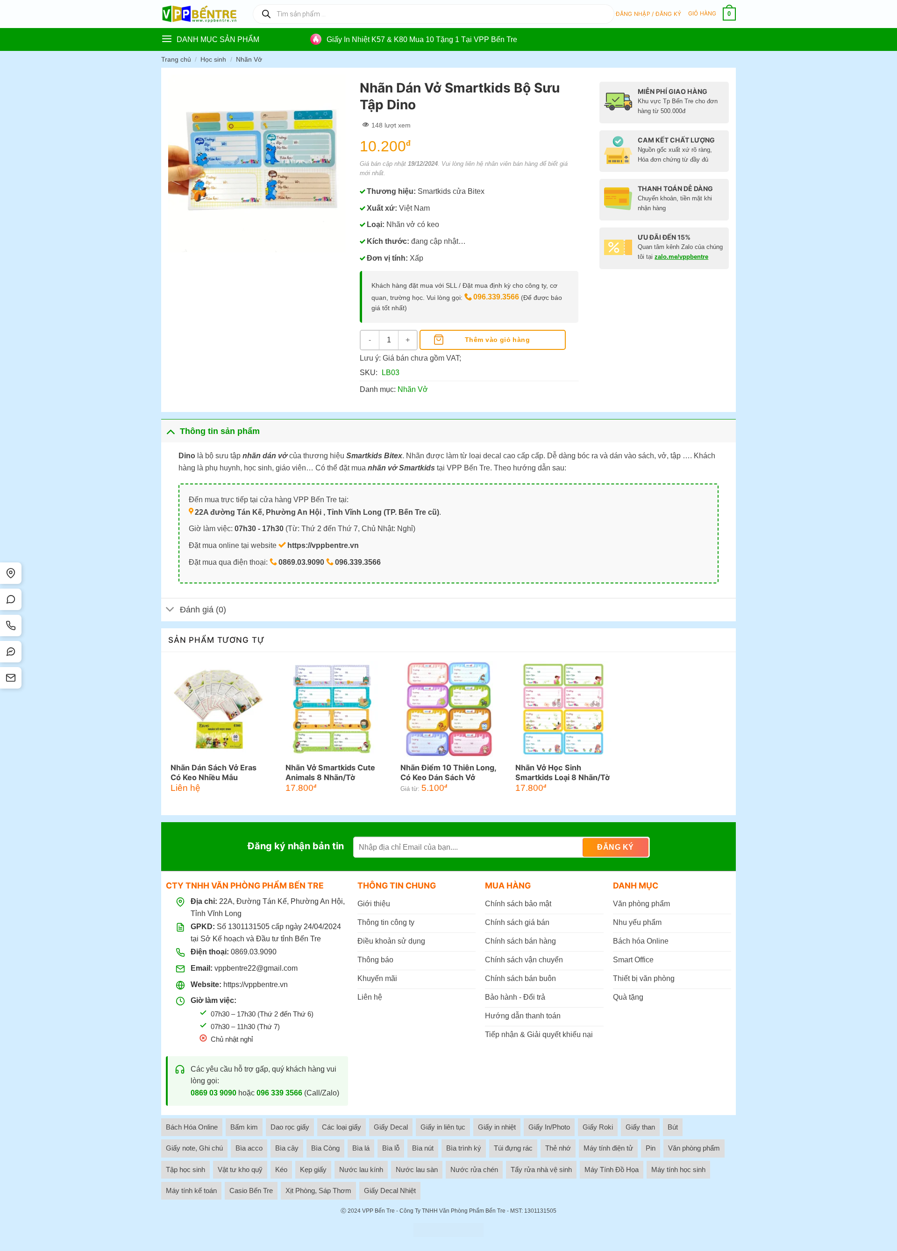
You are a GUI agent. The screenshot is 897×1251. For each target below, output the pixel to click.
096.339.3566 (496, 297)
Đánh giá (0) (203, 609)
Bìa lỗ (390, 1148)
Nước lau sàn (417, 1169)
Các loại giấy (341, 1127)
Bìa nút (423, 1148)
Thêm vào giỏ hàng (497, 339)
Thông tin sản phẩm (220, 431)
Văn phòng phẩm (694, 1148)
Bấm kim (244, 1127)
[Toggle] (170, 431)
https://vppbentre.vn (255, 984)
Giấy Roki (598, 1127)
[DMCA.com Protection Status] (448, 1230)
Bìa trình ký (463, 1148)
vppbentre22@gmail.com (256, 968)
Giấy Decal (391, 1127)
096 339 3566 (279, 1093)
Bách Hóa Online (192, 1127)
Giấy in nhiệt (497, 1127)
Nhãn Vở (249, 59)
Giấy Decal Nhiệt (390, 1190)
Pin (650, 1148)
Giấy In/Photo (549, 1127)
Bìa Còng (325, 1148)
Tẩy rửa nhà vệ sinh (541, 1169)
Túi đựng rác (513, 1148)
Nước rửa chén (474, 1169)
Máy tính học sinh (678, 1169)
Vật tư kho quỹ (240, 1169)
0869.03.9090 (254, 952)
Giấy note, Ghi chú (194, 1148)
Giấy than (640, 1127)
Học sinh (213, 59)
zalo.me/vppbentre (681, 256)
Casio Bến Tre (251, 1190)
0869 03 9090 (213, 1093)
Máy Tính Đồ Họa (611, 1169)
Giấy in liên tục (442, 1127)
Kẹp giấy (313, 1169)
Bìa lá (361, 1148)
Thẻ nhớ (558, 1148)
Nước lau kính (361, 1169)
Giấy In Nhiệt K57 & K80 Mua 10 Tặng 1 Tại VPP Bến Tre (422, 39)
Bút (673, 1127)
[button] (649, 14)
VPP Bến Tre (378, 1211)
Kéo (281, 1169)
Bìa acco (249, 1148)
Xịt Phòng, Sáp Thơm (318, 1190)
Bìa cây (287, 1148)
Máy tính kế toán (191, 1190)
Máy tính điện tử (608, 1148)
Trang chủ (176, 59)
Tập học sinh (185, 1169)
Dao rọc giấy (290, 1127)
